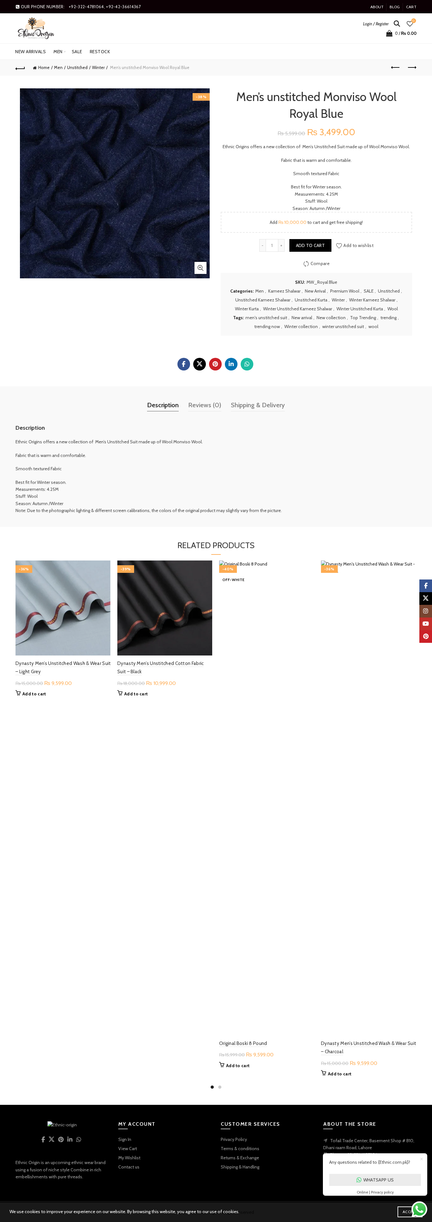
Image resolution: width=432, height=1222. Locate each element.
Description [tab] (163, 405)
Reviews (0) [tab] (204, 405)
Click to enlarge (200, 268)
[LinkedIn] (231, 364)
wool (373, 326)
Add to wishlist (358, 245)
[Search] (397, 23)
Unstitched (77, 67)
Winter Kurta (247, 309)
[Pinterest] (215, 364)
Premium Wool (344, 291)
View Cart (127, 1148)
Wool (392, 309)
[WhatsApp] (247, 364)
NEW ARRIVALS (30, 51)
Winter (98, 67)
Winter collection (301, 326)
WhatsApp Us (378, 1180)
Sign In (124, 1139)
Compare (320, 263)
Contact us (128, 1167)
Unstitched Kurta (311, 300)
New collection (331, 317)
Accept (410, 1211)
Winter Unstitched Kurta (359, 309)
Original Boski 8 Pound (243, 1043)
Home (44, 67)
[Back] (20, 67)
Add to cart (310, 245)
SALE (77, 51)
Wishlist (413, 21)
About (377, 6)
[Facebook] (183, 364)
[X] (199, 364)
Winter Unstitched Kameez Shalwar (297, 309)
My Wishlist (129, 1158)
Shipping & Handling (240, 1167)
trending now (267, 326)
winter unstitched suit (343, 326)
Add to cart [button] (34, 694)
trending (388, 317)
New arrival (302, 317)
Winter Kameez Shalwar (372, 300)
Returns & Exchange (240, 1158)
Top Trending (363, 317)
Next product (412, 67)
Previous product (396, 67)
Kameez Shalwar (284, 291)
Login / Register (376, 23)
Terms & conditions (240, 1148)
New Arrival (315, 291)
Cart (411, 6)
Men (58, 51)
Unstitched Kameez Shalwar (262, 300)
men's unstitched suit (266, 317)
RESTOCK (100, 51)
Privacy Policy (234, 1139)
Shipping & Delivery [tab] (258, 405)
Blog (395, 6)
